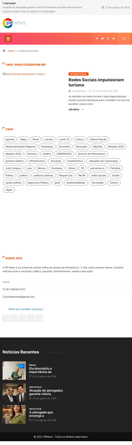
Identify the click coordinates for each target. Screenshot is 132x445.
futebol (47, 153)
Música (42, 168)
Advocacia (35, 387)
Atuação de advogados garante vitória (46, 392)
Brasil (36, 139)
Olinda (71, 168)
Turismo (113, 182)
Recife (81, 175)
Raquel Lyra (65, 175)
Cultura (79, 139)
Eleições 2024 (116, 146)
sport (57, 182)
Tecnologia (97, 182)
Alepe (23, 139)
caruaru (49, 139)
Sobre (6, 281)
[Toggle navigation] (8, 38)
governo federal (14, 160)
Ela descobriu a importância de (40, 370)
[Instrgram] (108, 38)
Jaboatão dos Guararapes (103, 160)
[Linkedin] (114, 38)
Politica (10, 175)
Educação (81, 146)
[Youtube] (39, 318)
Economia (64, 146)
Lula (29, 168)
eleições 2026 (13, 153)
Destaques (47, 146)
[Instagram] (31, 318)
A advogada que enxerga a (41, 414)
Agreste (10, 139)
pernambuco (97, 168)
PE (82, 168)
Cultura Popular (98, 139)
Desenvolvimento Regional (20, 146)
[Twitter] (102, 38)
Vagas (9, 189)
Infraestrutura (37, 160)
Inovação (56, 160)
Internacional (78, 74)
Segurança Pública (37, 182)
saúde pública (13, 182)
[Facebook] (5, 318)
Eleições (97, 146)
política (24, 175)
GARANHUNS (64, 153)
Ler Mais (74, 109)
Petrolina (115, 168)
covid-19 (64, 139)
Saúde (115, 175)
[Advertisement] (66, 229)
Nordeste (57, 168)
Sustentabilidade (75, 182)
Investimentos (75, 160)
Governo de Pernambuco (92, 153)
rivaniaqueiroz (79, 91)
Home (11, 50)
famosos (32, 153)
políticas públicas (43, 175)
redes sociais (98, 175)
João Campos (13, 168)
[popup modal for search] (123, 39)
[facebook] (97, 38)
